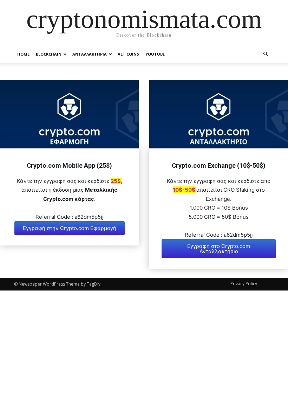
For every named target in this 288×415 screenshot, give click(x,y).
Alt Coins (128, 54)
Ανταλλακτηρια (89, 54)
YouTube (155, 54)
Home (23, 54)
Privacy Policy (243, 284)
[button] (265, 54)
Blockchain (48, 54)
